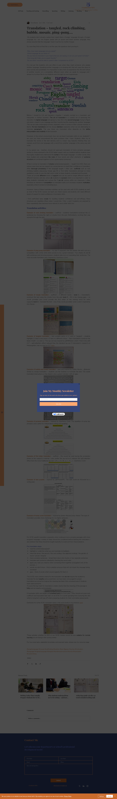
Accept (109, 796)
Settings (101, 796)
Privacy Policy (67, 796)
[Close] (115, 796)
